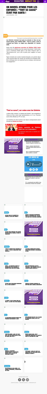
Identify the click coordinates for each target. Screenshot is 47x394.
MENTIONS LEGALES (24, 382)
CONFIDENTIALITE (32, 382)
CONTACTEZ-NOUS (14, 382)
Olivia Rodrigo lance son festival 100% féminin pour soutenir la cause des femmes (33, 178)
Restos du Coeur (17, 121)
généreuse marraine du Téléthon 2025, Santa (28, 47)
